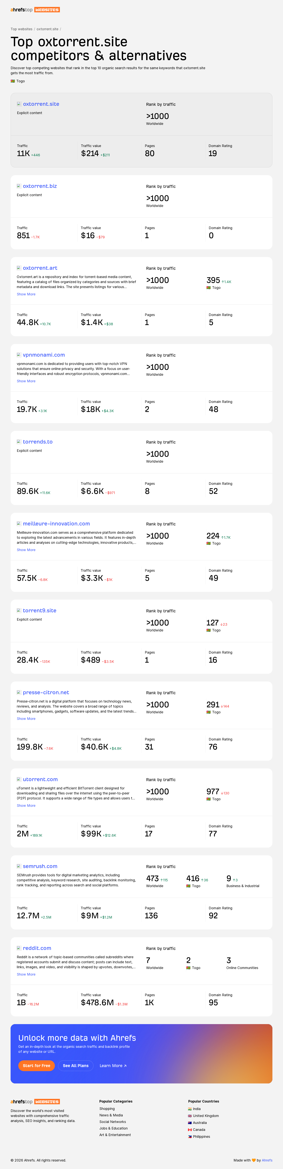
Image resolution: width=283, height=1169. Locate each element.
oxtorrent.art (40, 268)
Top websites (21, 29)
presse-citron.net (46, 692)
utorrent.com (40, 779)
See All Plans (76, 1065)
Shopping (107, 1109)
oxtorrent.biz (40, 186)
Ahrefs (267, 1160)
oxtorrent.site (47, 29)
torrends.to (38, 442)
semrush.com (40, 866)
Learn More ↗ (113, 1065)
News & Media (111, 1115)
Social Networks (112, 1122)
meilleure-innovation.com (56, 524)
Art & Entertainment (115, 1135)
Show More (26, 294)
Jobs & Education (113, 1128)
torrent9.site (39, 610)
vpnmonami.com (44, 355)
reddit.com (37, 948)
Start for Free (36, 1065)
